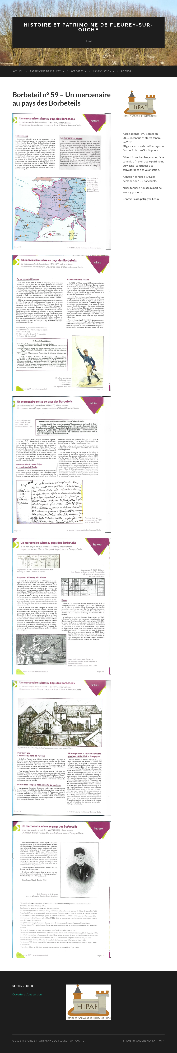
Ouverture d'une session (27, 994)
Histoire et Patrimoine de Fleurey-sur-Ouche (88, 27)
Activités (77, 71)
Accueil (17, 71)
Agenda (126, 71)
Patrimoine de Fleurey (45, 71)
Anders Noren (146, 1040)
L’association (102, 71)
